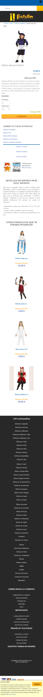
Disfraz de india (21, 515)
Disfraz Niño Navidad (10, 136)
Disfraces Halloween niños (21, 434)
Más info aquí (26, 167)
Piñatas (21, 559)
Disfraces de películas (21, 485)
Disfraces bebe (22, 445)
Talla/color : (6, 106)
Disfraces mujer (21, 441)
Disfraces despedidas (21, 456)
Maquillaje (21, 580)
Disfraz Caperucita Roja (21, 475)
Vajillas (21, 566)
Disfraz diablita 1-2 (21, 394)
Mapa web (21, 604)
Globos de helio (21, 552)
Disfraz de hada (21, 496)
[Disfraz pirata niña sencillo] (21, 287)
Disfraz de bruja (21, 511)
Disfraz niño (7, 133)
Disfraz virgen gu (21, 258)
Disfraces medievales (22, 518)
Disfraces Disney (21, 467)
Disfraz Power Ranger (21, 492)
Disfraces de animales (21, 508)
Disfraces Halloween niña (21, 438)
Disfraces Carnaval (21, 427)
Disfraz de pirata (21, 504)
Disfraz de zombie (21, 526)
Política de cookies (21, 625)
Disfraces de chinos (21, 540)
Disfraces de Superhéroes (21, 482)
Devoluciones (21, 156)
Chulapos (21, 536)
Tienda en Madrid (21, 598)
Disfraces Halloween (21, 431)
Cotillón (21, 569)
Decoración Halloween (21, 548)
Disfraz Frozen (21, 464)
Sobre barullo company (21, 595)
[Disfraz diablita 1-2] (21, 378)
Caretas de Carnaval (21, 577)
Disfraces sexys (21, 529)
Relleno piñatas (21, 562)
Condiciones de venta (21, 616)
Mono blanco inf (21, 349)
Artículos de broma (21, 573)
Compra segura (21, 619)
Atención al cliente (21, 634)
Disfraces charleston (21, 533)
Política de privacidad (21, 622)
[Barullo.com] (21, 17)
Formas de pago (21, 151)
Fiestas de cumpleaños (21, 555)
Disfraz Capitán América (21, 478)
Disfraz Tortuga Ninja (21, 471)
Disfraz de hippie (21, 522)
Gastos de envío (21, 637)
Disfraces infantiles (20, 23)
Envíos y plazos (21, 147)
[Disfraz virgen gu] (21, 242)
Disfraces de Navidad (10, 139)
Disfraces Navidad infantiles (12, 142)
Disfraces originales (21, 424)
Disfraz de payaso (21, 489)
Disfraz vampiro (21, 500)
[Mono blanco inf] (21, 333)
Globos (21, 544)
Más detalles (5, 96)
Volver (6, 23)
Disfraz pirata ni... (21, 304)
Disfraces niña (21, 459)
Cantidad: (5, 100)
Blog (21, 607)
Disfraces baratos (21, 452)
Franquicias (21, 601)
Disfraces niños (21, 449)
